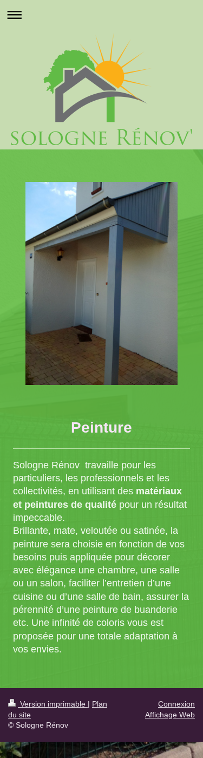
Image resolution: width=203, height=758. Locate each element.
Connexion (176, 704)
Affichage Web (170, 714)
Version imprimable (53, 704)
